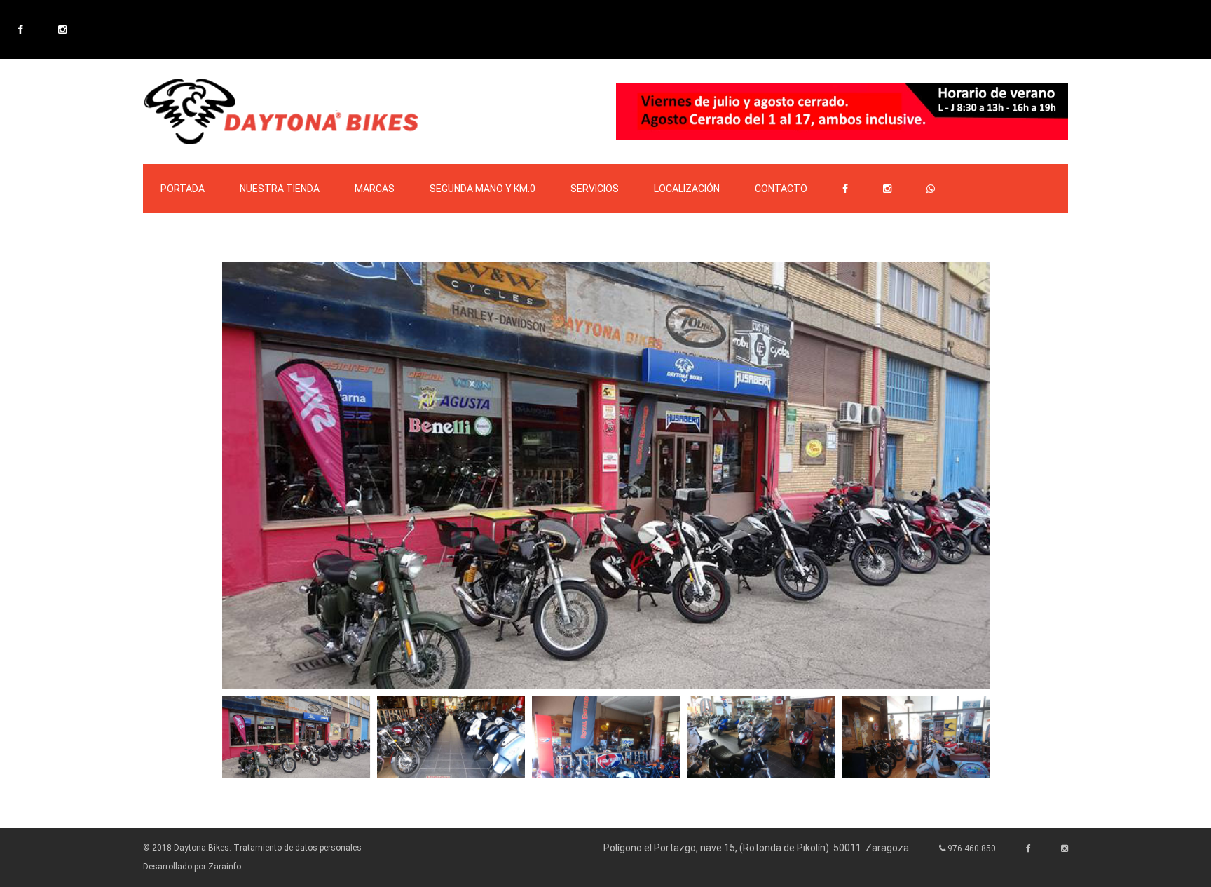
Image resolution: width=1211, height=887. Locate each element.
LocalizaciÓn (687, 188)
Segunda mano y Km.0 (482, 188)
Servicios (594, 188)
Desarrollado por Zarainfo (192, 867)
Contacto (781, 188)
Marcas (375, 188)
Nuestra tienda (280, 188)
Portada (182, 188)
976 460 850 (970, 848)
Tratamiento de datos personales (297, 848)
